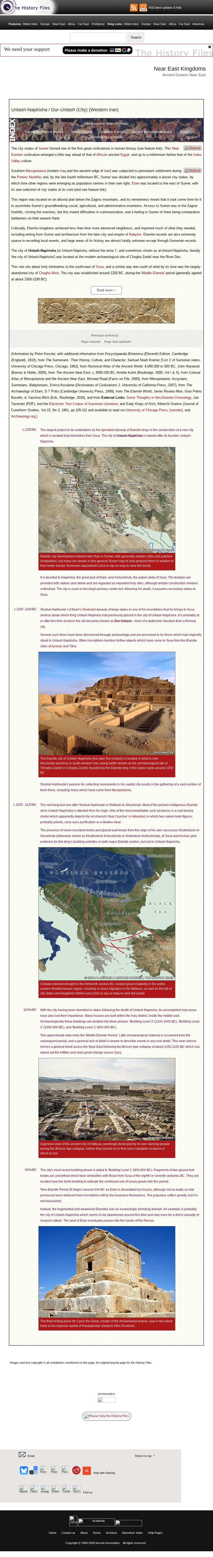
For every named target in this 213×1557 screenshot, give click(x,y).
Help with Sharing (104, 1472)
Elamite (135, 430)
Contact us (68, 1532)
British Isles (30, 24)
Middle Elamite (153, 273)
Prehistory (98, 24)
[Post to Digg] (43, 1472)
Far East (83, 24)
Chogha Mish (49, 273)
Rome (184, 132)
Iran (107, 171)
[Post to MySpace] (65, 1472)
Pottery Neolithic (29, 177)
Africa (71, 24)
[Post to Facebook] (54, 1472)
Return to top (143, 1455)
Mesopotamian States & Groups (106, 123)
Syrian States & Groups (106, 137)
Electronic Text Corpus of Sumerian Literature (83, 404)
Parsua (149, 1220)
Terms (97, 1532)
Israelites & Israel (112, 132)
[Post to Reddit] (76, 1472)
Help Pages (155, 1532)
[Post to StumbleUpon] (86, 1472)
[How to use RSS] (143, 7)
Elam (135, 183)
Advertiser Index (132, 1532)
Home (52, 1532)
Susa (100, 267)
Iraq (63, 171)
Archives (111, 1532)
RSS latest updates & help (164, 7)
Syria (117, 1052)
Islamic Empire (81, 132)
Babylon (135, 234)
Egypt (125, 155)
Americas (198, 24)
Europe (45, 24)
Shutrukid (89, 609)
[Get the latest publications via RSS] (134, 7)
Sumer (44, 148)
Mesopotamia (36, 171)
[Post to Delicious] (33, 1472)
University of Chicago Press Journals (154, 410)
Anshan (56, 646)
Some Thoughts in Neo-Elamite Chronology (159, 397)
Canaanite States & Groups (44, 132)
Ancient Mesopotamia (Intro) (152, 132)
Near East (58, 24)
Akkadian (138, 816)
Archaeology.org (23, 416)
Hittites (65, 1052)
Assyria (146, 1189)
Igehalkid (107, 430)
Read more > (106, 290)
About (84, 1532)
